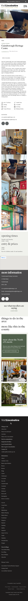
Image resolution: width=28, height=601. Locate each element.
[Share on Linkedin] (9, 40)
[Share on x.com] (11, 40)
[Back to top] (23, 412)
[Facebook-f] (22, 1)
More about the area (13, 51)
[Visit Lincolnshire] (10, 6)
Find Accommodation (6, 439)
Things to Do (4, 426)
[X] (26, 1)
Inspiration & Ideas (6, 441)
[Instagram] (24, 1)
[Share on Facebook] (6, 40)
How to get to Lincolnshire (8, 446)
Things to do (6, 11)
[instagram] (7, 123)
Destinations (4, 455)
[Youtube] (8, 423)
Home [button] (2, 11)
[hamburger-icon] (25, 6)
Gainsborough (5, 51)
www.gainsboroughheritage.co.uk (8, 117)
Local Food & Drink (6, 444)
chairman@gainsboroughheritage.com (9, 119)
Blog (8, 1)
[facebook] (3, 123)
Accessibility (12, 1)
